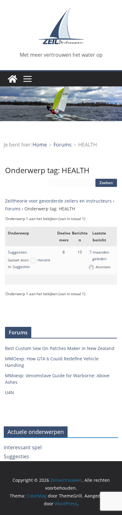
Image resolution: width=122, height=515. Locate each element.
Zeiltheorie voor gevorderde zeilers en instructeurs (58, 201)
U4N (9, 392)
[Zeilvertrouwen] (12, 78)
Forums (13, 209)
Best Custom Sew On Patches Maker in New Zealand (59, 348)
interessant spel (23, 447)
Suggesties (17, 252)
